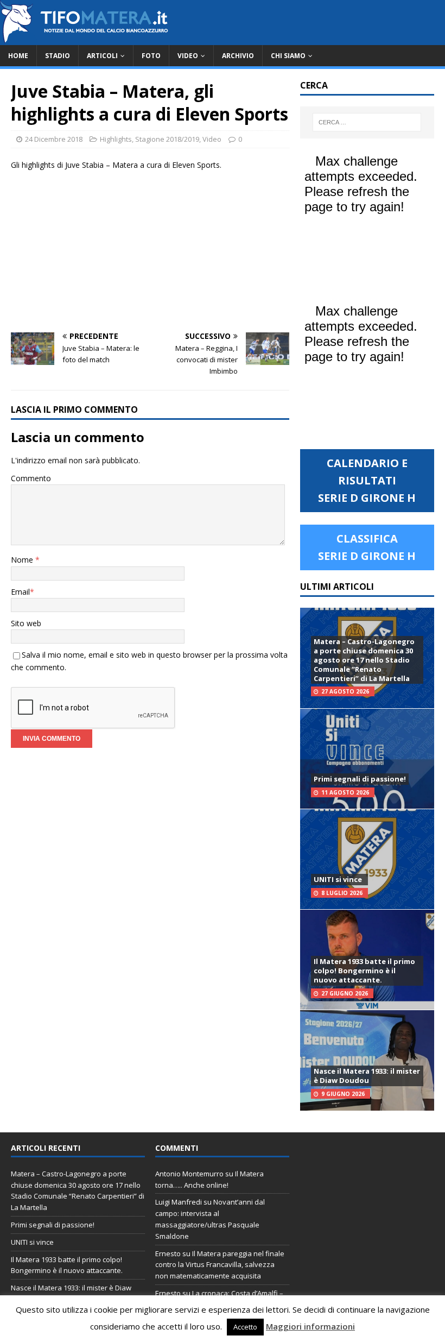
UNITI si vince (338, 879)
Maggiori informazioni (310, 1326)
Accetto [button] (245, 1327)
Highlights (116, 139)
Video (187, 55)
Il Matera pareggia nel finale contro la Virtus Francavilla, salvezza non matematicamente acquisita (219, 1265)
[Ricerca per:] (367, 122)
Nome (23, 560)
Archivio (238, 55)
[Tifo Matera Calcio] (84, 39)
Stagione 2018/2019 (167, 139)
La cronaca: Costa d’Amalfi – (237, 1293)
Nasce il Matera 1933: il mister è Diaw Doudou (367, 1075)
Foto (151, 55)
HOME (18, 55)
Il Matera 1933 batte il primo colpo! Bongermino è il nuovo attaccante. (364, 970)
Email (20, 592)
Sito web (26, 623)
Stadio (57, 55)
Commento (31, 478)
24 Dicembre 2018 (53, 139)
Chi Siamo (288, 55)
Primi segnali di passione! (360, 779)
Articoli (102, 55)
